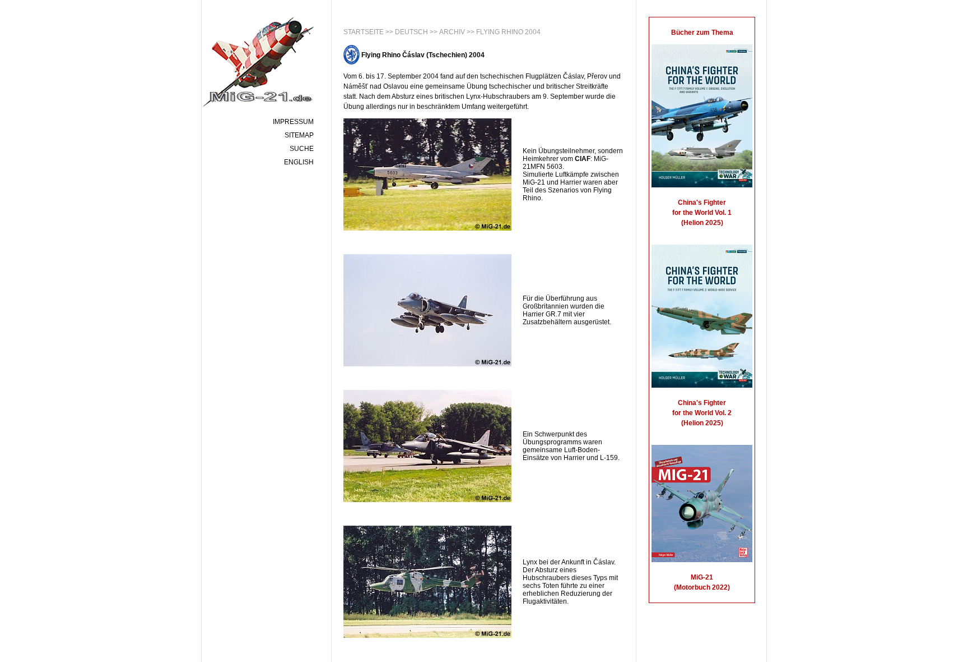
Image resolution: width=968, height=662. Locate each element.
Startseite (363, 32)
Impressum (293, 122)
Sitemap (299, 135)
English (299, 162)
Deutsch (411, 32)
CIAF (582, 159)
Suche (302, 149)
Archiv (452, 32)
